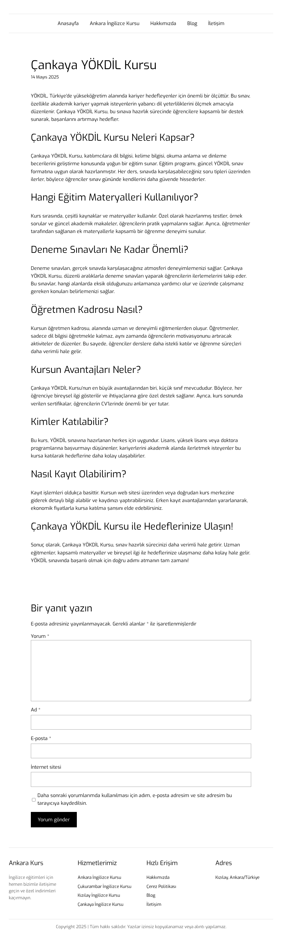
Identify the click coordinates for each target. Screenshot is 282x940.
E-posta (41, 738)
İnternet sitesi (46, 767)
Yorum (40, 636)
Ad (35, 709)
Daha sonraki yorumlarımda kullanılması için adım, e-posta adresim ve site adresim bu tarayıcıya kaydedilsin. (134, 799)
